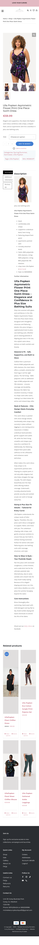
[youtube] (23, 880)
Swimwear (8, 155)
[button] (34, 35)
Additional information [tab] (9, 178)
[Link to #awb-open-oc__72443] (8, 11)
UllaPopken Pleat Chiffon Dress (10, 720)
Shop (10, 19)
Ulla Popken (18, 155)
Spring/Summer (20, 152)
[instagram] (26, 877)
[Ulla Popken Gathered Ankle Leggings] (28, 765)
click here (22, 269)
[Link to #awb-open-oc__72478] (28, 10)
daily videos (28, 626)
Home (5, 19)
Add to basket (24, 144)
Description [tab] (9, 172)
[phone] (26, 880)
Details (15, 733)
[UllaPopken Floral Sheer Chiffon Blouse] (10, 765)
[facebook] (23, 877)
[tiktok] (30, 877)
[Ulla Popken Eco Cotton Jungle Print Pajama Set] (28, 675)
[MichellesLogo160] (19, 9)
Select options (8, 734)
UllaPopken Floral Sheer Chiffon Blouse (11, 796)
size (4, 137)
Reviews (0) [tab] (7, 186)
